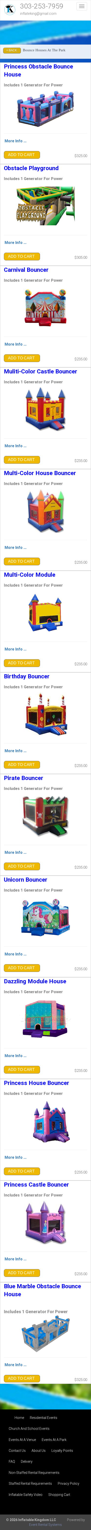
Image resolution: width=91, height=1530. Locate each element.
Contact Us (17, 1451)
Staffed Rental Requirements (30, 1483)
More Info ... (15, 141)
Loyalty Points (62, 1451)
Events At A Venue (22, 1440)
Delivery (27, 1461)
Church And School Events (29, 1429)
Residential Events (43, 1418)
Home (19, 1418)
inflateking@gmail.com (38, 13)
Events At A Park (54, 1440)
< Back (11, 50)
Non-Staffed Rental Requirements (34, 1473)
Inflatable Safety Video (25, 1495)
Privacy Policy (68, 1483)
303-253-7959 (41, 6)
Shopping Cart (59, 1495)
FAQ (12, 1461)
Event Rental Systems (45, 1525)
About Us (39, 1451)
